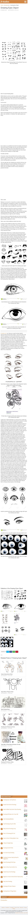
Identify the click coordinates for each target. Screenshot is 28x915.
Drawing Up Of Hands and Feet (8, 727)
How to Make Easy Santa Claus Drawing (12, 809)
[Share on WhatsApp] (13, 652)
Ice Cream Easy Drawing (8, 852)
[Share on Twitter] (7, 652)
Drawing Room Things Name (9, 891)
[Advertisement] (14, 26)
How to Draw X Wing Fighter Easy (10, 838)
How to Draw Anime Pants (6, 674)
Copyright (12, 907)
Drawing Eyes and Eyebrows (9, 799)
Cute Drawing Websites (8, 819)
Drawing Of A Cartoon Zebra (7, 762)
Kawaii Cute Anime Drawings (9, 804)
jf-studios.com (4, 333)
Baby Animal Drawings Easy (9, 828)
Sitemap (3, 907)
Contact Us (7, 907)
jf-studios (5, 1)
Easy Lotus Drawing (7, 881)
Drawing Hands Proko (8, 847)
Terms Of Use (16, 907)
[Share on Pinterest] (16, 652)
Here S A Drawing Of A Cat (9, 833)
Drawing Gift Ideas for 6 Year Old (10, 814)
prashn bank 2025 (24, 912)
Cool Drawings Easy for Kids (9, 823)
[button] (25, 1)
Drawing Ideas (4, 10)
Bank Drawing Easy (5, 709)
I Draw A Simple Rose (8, 843)
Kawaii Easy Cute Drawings (9, 871)
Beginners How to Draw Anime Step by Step (13, 876)
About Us (21, 907)
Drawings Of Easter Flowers (9, 886)
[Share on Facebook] (10, 652)
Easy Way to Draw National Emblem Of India (10, 744)
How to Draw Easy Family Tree (10, 867)
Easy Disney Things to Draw (7, 691)
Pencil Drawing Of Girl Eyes (9, 862)
